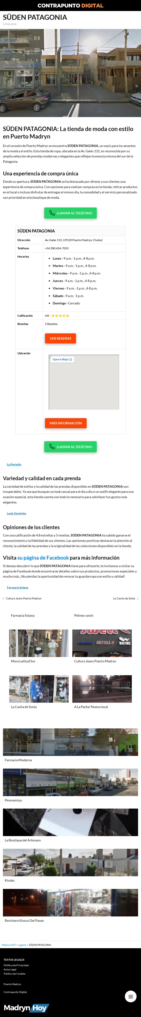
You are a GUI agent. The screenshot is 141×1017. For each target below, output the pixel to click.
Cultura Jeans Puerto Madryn (23, 598)
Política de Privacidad (16, 965)
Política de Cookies (15, 973)
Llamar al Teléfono (74, 213)
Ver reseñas (60, 338)
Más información (66, 423)
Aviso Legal (10, 969)
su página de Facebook (43, 557)
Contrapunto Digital (15, 992)
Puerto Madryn (12, 984)
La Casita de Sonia (124, 598)
